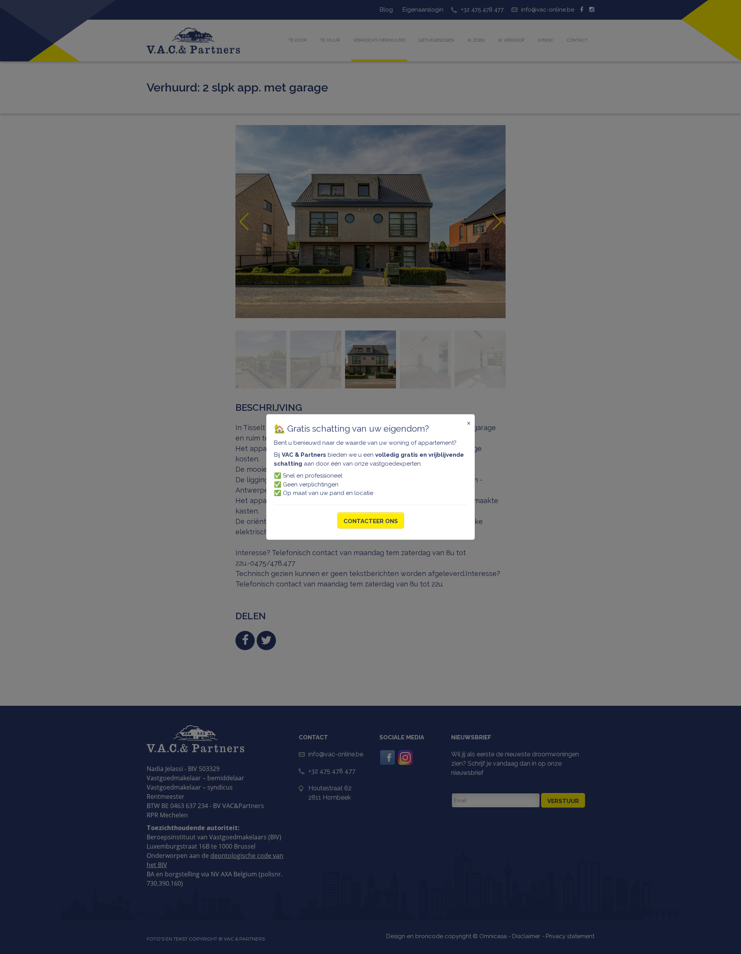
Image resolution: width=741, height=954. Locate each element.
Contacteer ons (370, 521)
